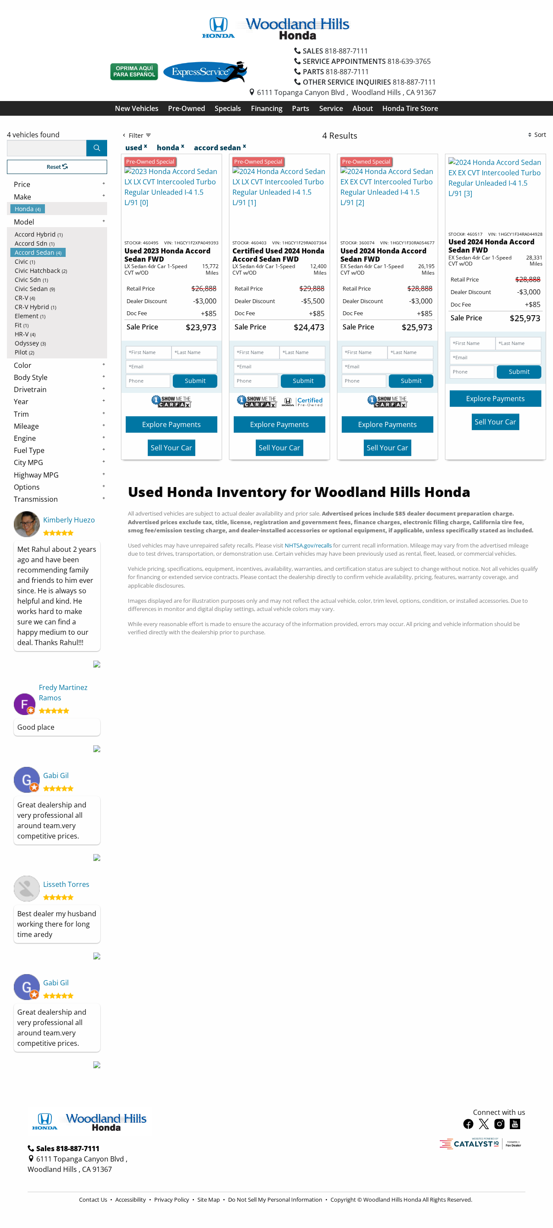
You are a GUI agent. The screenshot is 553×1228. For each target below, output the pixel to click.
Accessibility (131, 1199)
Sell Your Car (171, 448)
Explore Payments (171, 424)
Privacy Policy (172, 1199)
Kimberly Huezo (69, 520)
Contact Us (93, 1199)
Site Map (209, 1199)
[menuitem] (58, 208)
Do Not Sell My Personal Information (276, 1199)
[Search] (96, 148)
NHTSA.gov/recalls (308, 545)
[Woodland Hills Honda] (276, 27)
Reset (54, 167)
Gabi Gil (56, 775)
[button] (136, 108)
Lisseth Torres (66, 884)
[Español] (134, 71)
